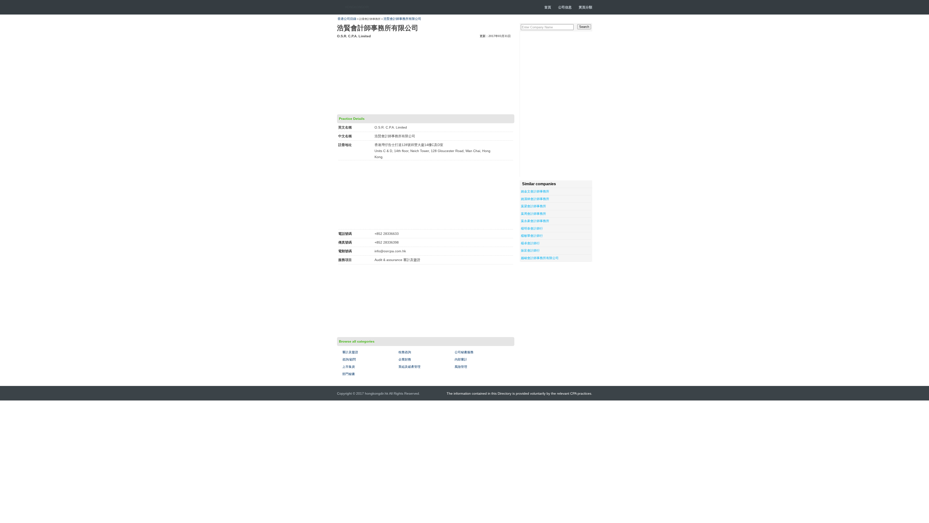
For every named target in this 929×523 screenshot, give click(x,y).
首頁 (547, 7)
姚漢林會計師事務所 (535, 199)
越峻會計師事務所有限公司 (540, 258)
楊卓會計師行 (530, 243)
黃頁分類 (585, 7)
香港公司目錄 (346, 19)
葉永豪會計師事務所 (535, 221)
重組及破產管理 (409, 367)
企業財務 (404, 359)
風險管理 (461, 367)
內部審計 (461, 359)
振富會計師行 (530, 250)
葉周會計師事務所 (533, 213)
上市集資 (348, 367)
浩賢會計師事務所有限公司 (402, 19)
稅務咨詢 (404, 352)
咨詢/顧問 (349, 359)
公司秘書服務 (464, 352)
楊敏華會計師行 (532, 236)
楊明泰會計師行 (532, 228)
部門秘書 (348, 374)
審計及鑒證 (350, 352)
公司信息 (565, 7)
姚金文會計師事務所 (535, 191)
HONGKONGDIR (357, 7)
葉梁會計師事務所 (533, 206)
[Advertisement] (425, 75)
